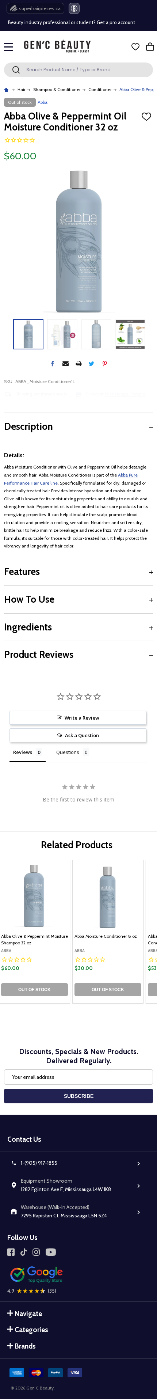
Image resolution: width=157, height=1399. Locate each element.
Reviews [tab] (22, 752)
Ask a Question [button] (82, 735)
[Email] (65, 363)
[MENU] (9, 47)
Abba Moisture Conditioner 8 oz (105, 936)
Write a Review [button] (82, 717)
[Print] (78, 363)
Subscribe (78, 1096)
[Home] (7, 89)
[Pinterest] (104, 363)
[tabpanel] (108, 932)
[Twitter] (91, 363)
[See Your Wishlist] (135, 46)
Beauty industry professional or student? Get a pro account (71, 22)
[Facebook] (52, 363)
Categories (31, 1330)
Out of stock (34, 989)
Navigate (28, 1313)
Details (61, 394)
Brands (25, 1346)
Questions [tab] (67, 752)
